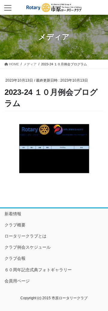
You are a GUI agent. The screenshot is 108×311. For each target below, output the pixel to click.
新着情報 (12, 213)
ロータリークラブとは (25, 236)
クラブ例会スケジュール (27, 247)
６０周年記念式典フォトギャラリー (38, 269)
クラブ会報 (15, 258)
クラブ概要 (15, 224)
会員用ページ (17, 280)
